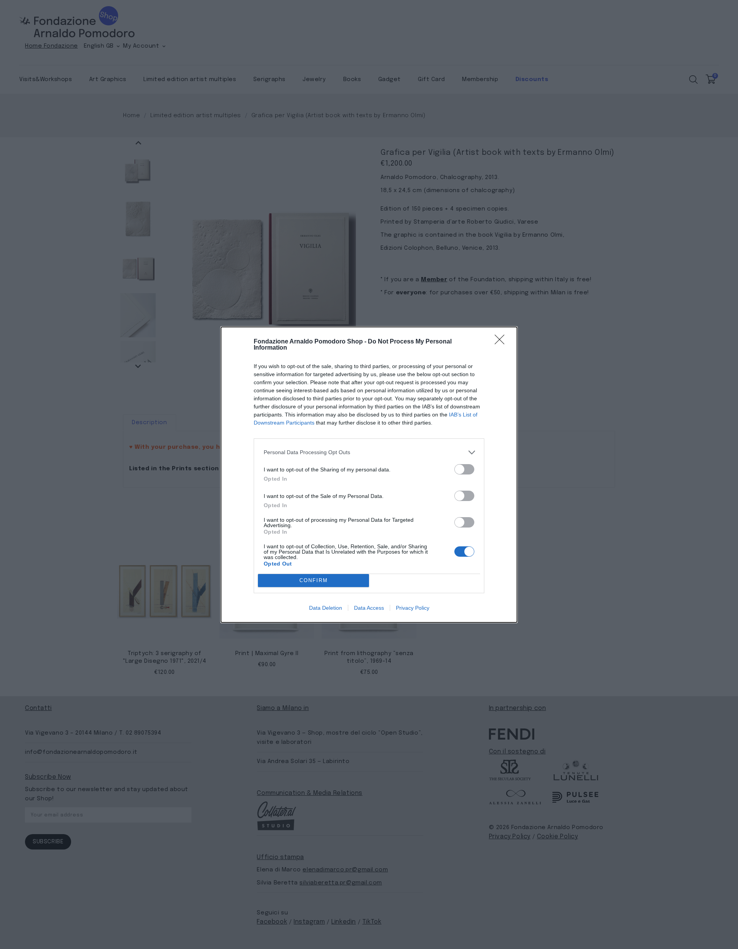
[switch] (464, 469)
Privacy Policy (412, 608)
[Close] (502, 342)
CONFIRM (313, 580)
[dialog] (369, 474)
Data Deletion (325, 608)
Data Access (369, 608)
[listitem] (369, 452)
